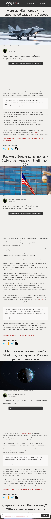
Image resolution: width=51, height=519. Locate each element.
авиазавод (37, 138)
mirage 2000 (7, 141)
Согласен (45, 515)
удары (36, 489)
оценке (41, 299)
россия (32, 335)
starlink (6, 335)
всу (11, 335)
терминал (13, 489)
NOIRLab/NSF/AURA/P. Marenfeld (10, 390)
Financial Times (26, 433)
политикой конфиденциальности (20, 516)
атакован (36, 132)
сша (27, 335)
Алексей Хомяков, (19, 199)
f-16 (44, 138)
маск (23, 335)
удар (19, 138)
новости (30, 4)
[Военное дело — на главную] (12, 3)
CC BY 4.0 (20, 390)
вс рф (14, 138)
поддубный (7, 138)
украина (17, 335)
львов (31, 138)
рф (41, 489)
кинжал (24, 138)
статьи (42, 4)
